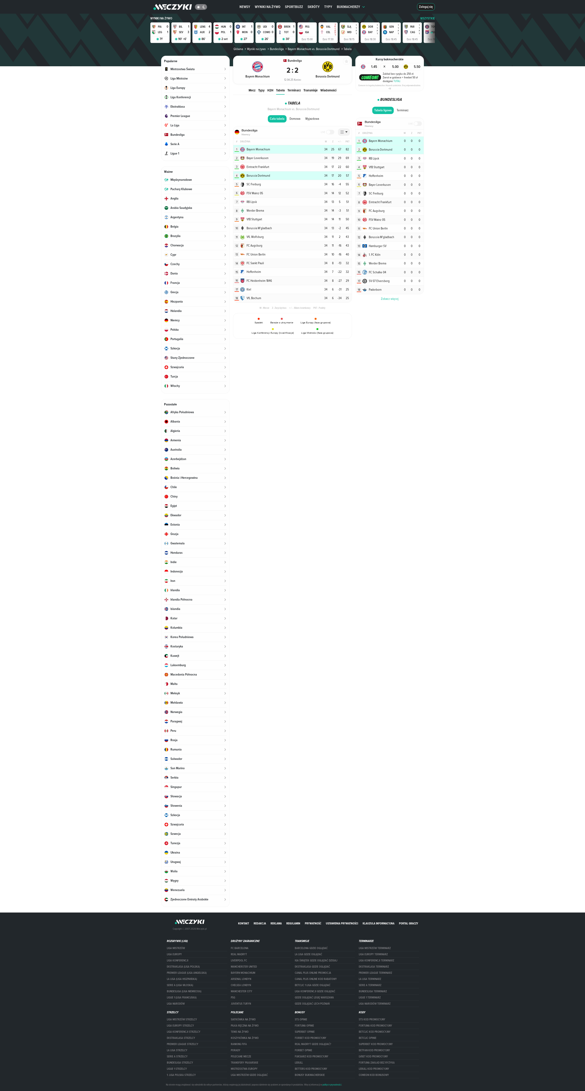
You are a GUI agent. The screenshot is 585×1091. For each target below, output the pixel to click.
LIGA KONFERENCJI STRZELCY (183, 1032)
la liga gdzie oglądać (308, 954)
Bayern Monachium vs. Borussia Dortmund (314, 49)
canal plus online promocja (313, 973)
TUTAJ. (397, 81)
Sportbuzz (294, 6)
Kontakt (243, 923)
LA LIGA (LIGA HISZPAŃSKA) (182, 979)
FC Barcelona (239, 948)
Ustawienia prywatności (342, 923)
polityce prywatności (331, 1084)
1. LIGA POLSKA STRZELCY (181, 1075)
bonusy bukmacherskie (310, 1075)
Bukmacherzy (348, 6)
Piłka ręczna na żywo (245, 1025)
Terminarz (294, 90)
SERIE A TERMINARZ (370, 985)
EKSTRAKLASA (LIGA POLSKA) (183, 967)
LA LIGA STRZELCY (177, 1050)
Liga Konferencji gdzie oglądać (315, 991)
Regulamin (293, 923)
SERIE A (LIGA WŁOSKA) (180, 985)
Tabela (280, 90)
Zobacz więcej (390, 298)
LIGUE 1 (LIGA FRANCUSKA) (182, 997)
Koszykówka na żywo (245, 1038)
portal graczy (408, 923)
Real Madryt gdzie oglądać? (313, 1044)
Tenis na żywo (240, 1032)
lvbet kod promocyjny (373, 1056)
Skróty (314, 6)
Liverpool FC (239, 960)
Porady (235, 1050)
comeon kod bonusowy (374, 1075)
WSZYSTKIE (427, 18)
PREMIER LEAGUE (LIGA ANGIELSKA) (187, 973)
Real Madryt (239, 954)
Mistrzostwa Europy (244, 1069)
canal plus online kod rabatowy (316, 979)
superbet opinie (305, 1032)
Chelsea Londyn (241, 985)
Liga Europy (174, 954)
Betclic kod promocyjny (375, 1032)
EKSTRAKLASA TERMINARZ (374, 967)
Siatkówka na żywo (243, 1019)
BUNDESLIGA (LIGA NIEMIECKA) (184, 991)
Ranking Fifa (239, 1044)
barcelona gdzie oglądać (311, 948)
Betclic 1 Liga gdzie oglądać (312, 985)
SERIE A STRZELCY (177, 1056)
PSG (233, 997)
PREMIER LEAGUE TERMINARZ (375, 973)
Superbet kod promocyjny (376, 1044)
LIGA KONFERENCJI (177, 960)
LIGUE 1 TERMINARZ (370, 997)
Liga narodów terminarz (375, 1004)
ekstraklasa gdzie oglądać (312, 967)
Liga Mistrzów (176, 948)
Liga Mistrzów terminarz (375, 948)
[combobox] (344, 132)
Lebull (299, 1062)
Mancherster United (244, 967)
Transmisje (310, 90)
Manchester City (241, 991)
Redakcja (260, 923)
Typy (328, 6)
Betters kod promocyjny (311, 1069)
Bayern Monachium (243, 973)
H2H (270, 90)
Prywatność (313, 923)
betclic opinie (367, 1038)
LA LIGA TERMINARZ (370, 979)
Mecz (252, 90)
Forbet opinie (303, 1050)
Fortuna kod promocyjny (375, 1025)
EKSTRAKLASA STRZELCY (181, 1038)
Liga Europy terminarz (373, 954)
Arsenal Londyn (241, 979)
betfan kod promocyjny (374, 1050)
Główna (238, 49)
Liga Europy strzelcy (180, 1025)
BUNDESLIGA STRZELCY (180, 1062)
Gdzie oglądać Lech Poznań (312, 1004)
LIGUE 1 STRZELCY (177, 1069)
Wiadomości (328, 90)
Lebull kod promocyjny (374, 1069)
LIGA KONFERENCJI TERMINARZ (376, 960)
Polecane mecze (241, 1056)
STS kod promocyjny (372, 1019)
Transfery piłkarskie (244, 1062)
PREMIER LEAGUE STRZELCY (182, 1044)
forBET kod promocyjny (310, 1038)
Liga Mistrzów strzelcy (182, 1019)
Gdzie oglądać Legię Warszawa (314, 997)
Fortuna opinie (304, 1025)
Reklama (276, 923)
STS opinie (301, 1019)
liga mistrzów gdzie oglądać (249, 1075)
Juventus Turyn (241, 1004)
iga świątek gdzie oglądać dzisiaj (316, 960)
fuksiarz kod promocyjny (311, 1056)
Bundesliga (277, 49)
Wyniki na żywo (267, 6)
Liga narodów (176, 1004)
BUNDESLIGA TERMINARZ (373, 991)
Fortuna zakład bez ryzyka (377, 1062)
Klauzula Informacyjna (378, 923)
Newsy (244, 6)
